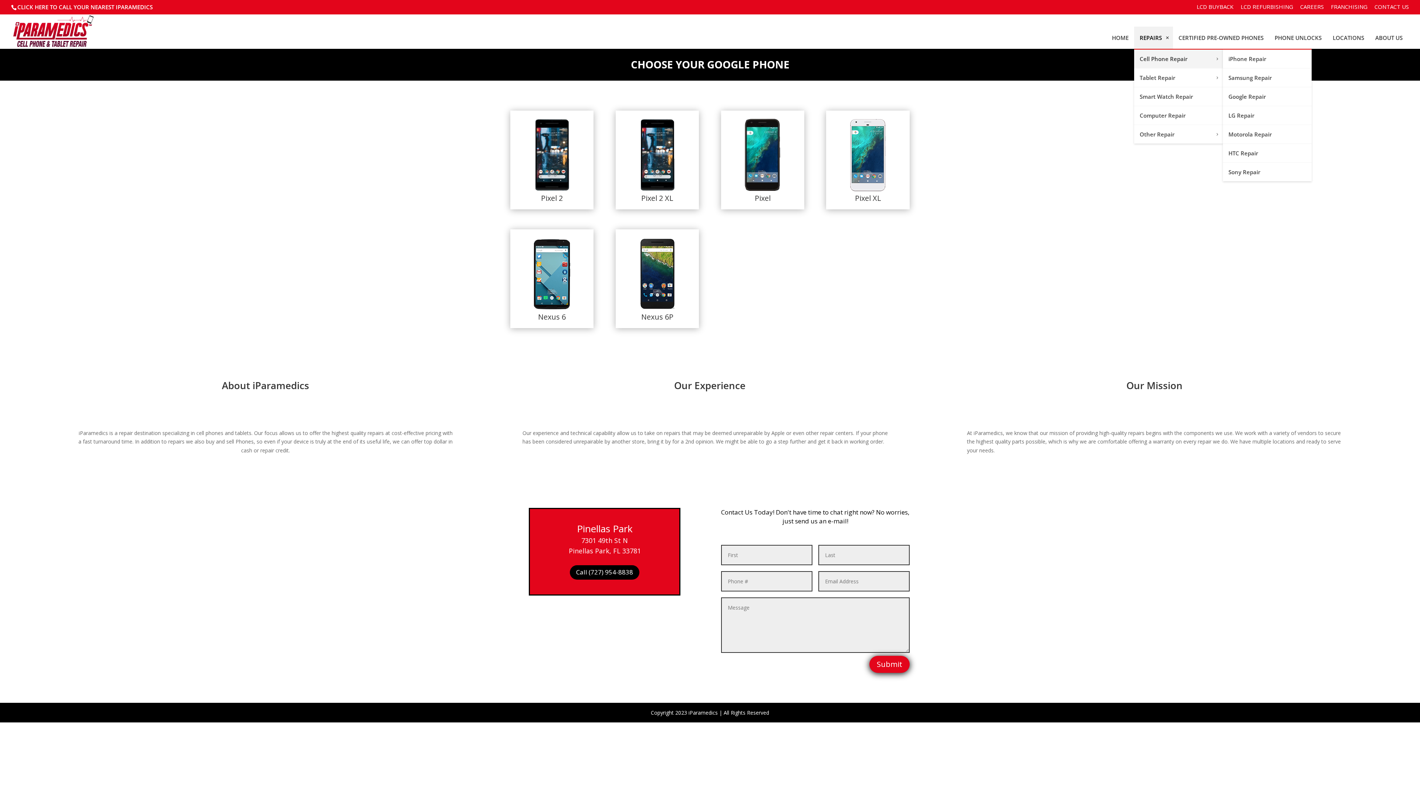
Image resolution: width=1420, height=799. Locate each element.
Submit (889, 664)
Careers (1312, 7)
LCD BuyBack (1215, 7)
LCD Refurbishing (1267, 7)
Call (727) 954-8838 (604, 572)
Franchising (1349, 7)
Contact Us (1392, 7)
